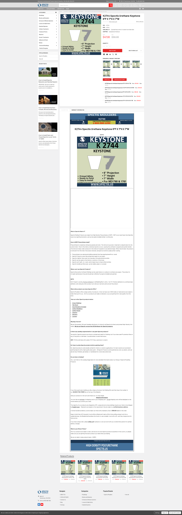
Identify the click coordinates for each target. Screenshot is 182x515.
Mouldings (41, 15)
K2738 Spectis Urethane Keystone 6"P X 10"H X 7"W (118, 83)
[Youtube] (143, 8)
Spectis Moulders (43, 56)
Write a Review (139, 21)
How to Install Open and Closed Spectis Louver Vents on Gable (47, 137)
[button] (133, 50)
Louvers (74, 316)
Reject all (165, 513)
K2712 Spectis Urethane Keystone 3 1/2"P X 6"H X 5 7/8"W (119, 87)
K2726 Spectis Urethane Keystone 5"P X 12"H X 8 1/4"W (119, 100)
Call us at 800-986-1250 (45, 500)
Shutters (41, 34)
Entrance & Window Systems (46, 20)
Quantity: (105, 43)
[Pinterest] (116, 54)
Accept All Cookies (175, 513)
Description (64, 110)
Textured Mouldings (44, 45)
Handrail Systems (43, 26)
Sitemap (62, 504)
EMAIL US (91, 421)
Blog (67, 8)
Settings (157, 513)
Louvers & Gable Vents (44, 23)
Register (135, 6)
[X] (113, 54)
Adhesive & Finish (43, 40)
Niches (40, 42)
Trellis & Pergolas (43, 48)
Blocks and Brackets (44, 18)
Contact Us (60, 8)
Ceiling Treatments (44, 29)
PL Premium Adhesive (87, 282)
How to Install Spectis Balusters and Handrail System (48, 81)
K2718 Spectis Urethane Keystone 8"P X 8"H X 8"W (117, 92)
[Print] (110, 54)
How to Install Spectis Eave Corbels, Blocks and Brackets (48, 108)
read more (41, 90)
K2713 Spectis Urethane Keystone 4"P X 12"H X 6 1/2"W (119, 96)
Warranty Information (78, 110)
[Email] (107, 54)
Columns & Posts (43, 31)
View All (41, 59)
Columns (74, 312)
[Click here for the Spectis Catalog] (101, 375)
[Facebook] (140, 8)
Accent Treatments (44, 37)
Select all (107, 79)
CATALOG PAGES (51, 8)
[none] (80, 34)
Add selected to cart (119, 79)
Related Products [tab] (67, 456)
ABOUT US (40, 8)
